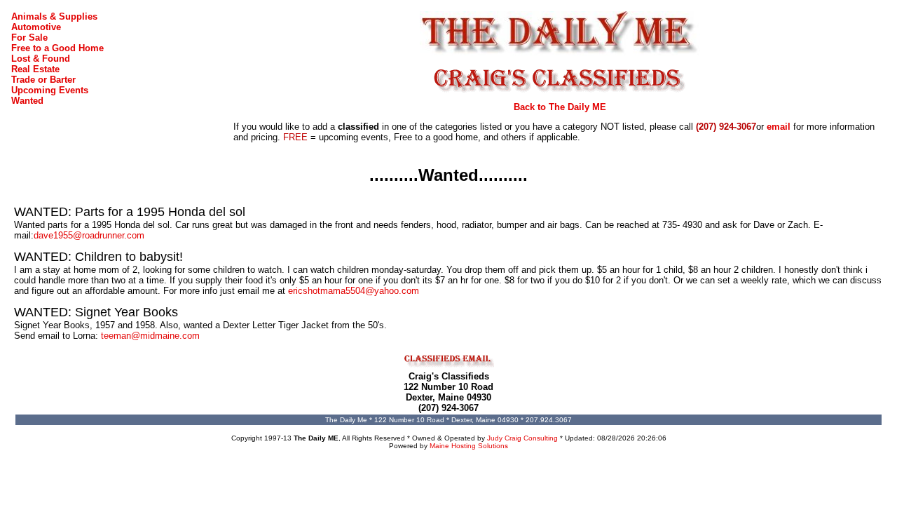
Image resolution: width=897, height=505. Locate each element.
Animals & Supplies (54, 16)
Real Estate (35, 69)
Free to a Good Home (57, 48)
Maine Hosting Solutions (469, 446)
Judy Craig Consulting (522, 438)
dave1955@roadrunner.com (89, 235)
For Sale (29, 37)
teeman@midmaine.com (150, 335)
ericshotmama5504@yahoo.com (353, 290)
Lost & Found (40, 58)
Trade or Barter (43, 79)
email (778, 126)
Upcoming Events (49, 90)
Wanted (27, 100)
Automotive (36, 27)
